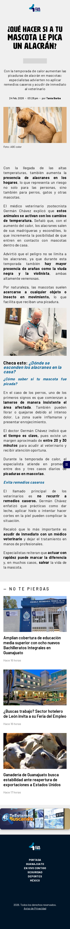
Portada (35, 859)
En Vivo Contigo (35, 868)
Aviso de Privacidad (35, 908)
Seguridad (35, 872)
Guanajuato (35, 863)
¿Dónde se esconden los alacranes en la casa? (32, 367)
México (35, 880)
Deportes (35, 876)
